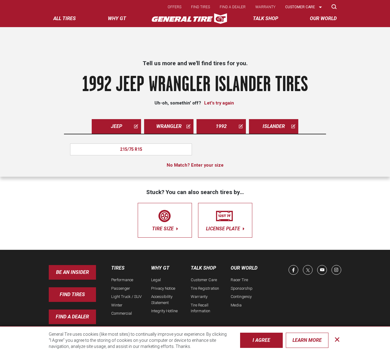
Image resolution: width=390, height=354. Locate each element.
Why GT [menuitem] (117, 18)
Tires (118, 268)
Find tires (200, 7)
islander (274, 126)
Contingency (241, 296)
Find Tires (72, 294)
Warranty (265, 7)
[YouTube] (322, 270)
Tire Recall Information (200, 308)
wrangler (169, 126)
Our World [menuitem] (323, 18)
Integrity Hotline (164, 311)
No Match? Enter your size (195, 165)
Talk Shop (203, 268)
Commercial (121, 313)
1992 (221, 126)
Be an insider (72, 272)
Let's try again (219, 103)
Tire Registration (205, 288)
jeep (116, 126)
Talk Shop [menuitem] (265, 18)
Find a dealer (233, 7)
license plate (223, 229)
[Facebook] (293, 270)
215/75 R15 (131, 149)
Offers (174, 7)
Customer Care (204, 280)
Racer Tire (239, 280)
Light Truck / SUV (126, 296)
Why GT (160, 268)
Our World (244, 268)
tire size (163, 229)
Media (236, 305)
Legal (156, 280)
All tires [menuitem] (64, 18)
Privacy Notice (163, 288)
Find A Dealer (72, 317)
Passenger (120, 288)
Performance (122, 280)
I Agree (261, 340)
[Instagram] (336, 270)
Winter (116, 305)
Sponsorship (242, 288)
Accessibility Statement (161, 299)
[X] (308, 270)
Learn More (307, 340)
